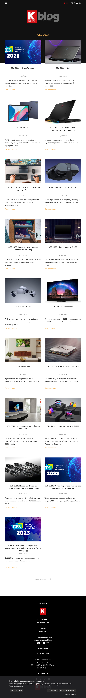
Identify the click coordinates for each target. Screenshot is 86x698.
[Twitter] (72, 3)
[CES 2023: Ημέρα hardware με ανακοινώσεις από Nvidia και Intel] (23, 469)
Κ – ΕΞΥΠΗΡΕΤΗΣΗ (43, 659)
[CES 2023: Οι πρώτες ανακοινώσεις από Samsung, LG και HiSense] (63, 469)
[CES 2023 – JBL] (23, 350)
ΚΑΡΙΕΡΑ (43, 628)
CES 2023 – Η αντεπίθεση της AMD (63, 367)
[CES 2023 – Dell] (63, 52)
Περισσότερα (69, 694)
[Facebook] (69, 3)
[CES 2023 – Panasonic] (63, 290)
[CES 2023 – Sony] (23, 290)
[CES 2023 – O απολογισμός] (23, 52)
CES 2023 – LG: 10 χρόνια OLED (62, 247)
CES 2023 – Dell (63, 68)
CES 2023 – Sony (23, 307)
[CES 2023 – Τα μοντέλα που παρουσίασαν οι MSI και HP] (63, 111)
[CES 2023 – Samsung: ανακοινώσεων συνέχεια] (23, 410)
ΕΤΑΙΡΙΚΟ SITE (43, 620)
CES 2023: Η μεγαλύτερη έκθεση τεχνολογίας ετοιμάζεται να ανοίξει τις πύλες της (23, 548)
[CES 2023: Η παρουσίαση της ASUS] (63, 410)
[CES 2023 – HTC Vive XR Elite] (63, 171)
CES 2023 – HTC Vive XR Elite (62, 187)
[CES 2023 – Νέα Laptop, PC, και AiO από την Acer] (23, 171)
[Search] (80, 3)
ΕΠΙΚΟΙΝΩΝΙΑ (43, 668)
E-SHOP (65, 3)
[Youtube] (77, 3)
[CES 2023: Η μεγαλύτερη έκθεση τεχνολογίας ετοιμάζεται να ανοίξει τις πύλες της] (23, 529)
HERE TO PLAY (43, 662)
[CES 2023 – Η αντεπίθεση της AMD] (63, 350)
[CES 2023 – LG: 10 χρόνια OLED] (63, 231)
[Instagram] (74, 3)
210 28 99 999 (43, 643)
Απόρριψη (53, 690)
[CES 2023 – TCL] (23, 111)
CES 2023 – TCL (23, 128)
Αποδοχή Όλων (16, 690)
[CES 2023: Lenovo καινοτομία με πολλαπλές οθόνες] (23, 231)
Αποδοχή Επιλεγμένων (67, 690)
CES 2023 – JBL (23, 367)
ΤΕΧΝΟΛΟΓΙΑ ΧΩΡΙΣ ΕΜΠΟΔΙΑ (43, 665)
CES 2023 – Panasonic (63, 307)
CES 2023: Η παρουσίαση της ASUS (63, 426)
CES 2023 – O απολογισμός (23, 68)
